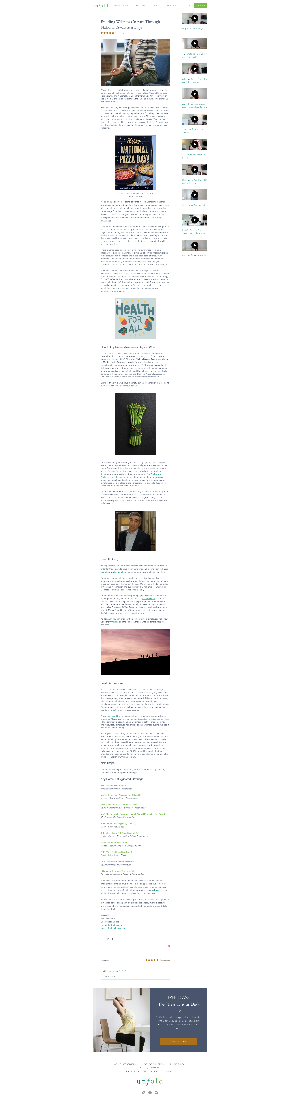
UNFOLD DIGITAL (177, 1064)
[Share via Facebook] (102, 939)
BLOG (142, 1068)
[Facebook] (150, 1092)
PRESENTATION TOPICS (152, 1064)
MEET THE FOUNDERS (148, 1071)
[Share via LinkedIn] (113, 939)
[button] (135, 318)
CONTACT (169, 1071)
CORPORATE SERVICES (125, 1064)
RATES (129, 1071)
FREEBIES (155, 1068)
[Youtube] (156, 1092)
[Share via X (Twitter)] (107, 939)
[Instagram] (143, 1092)
